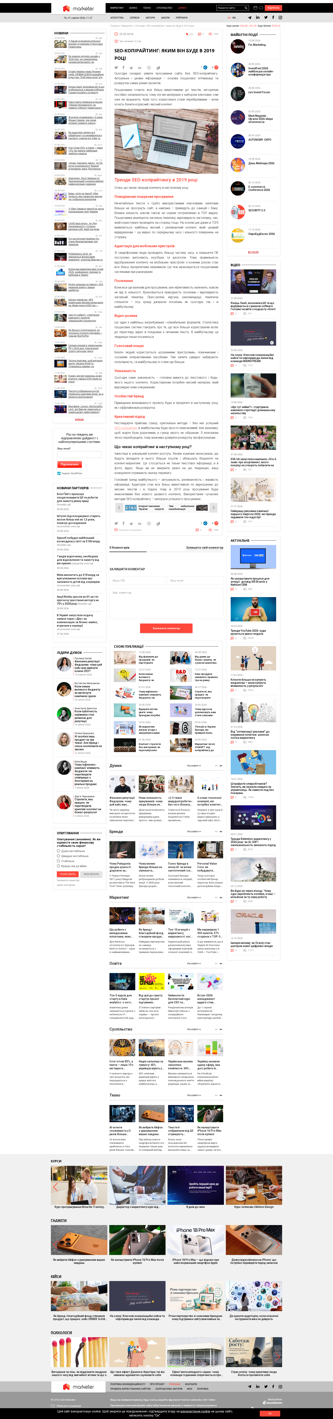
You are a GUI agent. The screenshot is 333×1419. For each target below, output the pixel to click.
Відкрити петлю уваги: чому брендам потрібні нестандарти (149, 714)
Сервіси (134, 18)
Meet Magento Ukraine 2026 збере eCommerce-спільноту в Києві (260, 120)
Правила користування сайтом (130, 1389)
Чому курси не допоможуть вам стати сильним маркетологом (205, 714)
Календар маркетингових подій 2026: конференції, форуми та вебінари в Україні (85, 272)
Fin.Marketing (257, 44)
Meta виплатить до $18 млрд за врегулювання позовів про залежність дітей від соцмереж (78, 578)
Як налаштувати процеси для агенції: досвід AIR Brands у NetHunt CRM (250, 581)
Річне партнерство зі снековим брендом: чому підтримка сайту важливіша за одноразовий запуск (196, 1317)
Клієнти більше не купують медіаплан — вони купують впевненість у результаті (248, 682)
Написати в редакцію (130, 530)
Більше (79, 419)
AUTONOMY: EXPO (259, 139)
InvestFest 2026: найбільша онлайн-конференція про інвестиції (261, 73)
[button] (221, 765)
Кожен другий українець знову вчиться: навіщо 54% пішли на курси (85, 379)
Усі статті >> (194, 765)
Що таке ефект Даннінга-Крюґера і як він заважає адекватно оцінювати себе (137, 1373)
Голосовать (68, 874)
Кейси (56, 1276)
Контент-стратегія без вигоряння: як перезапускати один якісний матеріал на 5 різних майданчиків (150, 752)
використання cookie (195, 1411)
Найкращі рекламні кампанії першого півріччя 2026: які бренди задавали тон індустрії (253, 514)
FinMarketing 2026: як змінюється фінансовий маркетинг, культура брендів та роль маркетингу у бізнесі (85, 257)
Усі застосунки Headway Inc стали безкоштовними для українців (83, 241)
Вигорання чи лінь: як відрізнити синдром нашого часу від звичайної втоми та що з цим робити (79, 1373)
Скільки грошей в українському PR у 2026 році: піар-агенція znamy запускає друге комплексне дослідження (85, 348)
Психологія (61, 1332)
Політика (203, 1389)
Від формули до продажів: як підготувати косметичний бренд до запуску (149, 662)
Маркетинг (117, 8)
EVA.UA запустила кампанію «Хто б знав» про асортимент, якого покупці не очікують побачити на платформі (253, 464)
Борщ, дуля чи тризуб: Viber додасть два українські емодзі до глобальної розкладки (85, 196)
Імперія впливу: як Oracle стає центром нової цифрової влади (252, 944)
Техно (147, 8)
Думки (182, 8)
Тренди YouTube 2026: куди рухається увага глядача (248, 632)
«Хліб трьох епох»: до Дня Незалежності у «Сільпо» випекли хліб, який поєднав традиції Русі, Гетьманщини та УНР (84, 226)
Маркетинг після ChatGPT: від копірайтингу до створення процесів (205, 750)
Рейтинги (182, 18)
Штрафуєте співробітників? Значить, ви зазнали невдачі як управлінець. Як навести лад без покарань (252, 788)
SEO (191, 34)
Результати (91, 874)
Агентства (117, 18)
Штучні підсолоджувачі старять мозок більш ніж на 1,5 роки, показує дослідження (78, 519)
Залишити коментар (166, 628)
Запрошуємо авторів (168, 1389)
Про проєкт (157, 1384)
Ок (270, 1413)
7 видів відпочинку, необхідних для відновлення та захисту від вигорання (78, 560)
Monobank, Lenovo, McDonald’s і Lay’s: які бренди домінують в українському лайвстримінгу (85, 409)
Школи (165, 18)
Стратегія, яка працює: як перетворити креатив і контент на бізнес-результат (205, 699)
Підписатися (70, 464)
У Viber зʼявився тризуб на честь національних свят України (86, 210)
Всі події (253, 252)
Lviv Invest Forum (259, 92)
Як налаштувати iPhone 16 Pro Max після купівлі (137, 1261)
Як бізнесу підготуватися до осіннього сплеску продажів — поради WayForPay (85, 333)
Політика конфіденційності (127, 1384)
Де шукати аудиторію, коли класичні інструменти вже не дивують (254, 1317)
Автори (150, 18)
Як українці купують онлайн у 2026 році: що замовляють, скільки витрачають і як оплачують (84, 59)
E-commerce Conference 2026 (259, 188)
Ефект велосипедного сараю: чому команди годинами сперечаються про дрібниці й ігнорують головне (195, 1373)
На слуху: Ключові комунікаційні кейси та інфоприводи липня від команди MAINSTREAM (252, 358)
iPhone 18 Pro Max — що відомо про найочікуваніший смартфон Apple (195, 1261)
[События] (261, 8)
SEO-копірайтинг (126, 428)
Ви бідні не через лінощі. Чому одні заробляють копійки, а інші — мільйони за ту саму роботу (253, 894)
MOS (189, 1389)
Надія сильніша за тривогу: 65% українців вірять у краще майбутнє (85, 287)
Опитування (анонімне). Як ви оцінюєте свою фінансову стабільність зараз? (78, 842)
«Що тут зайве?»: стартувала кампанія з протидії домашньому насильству (83, 318)
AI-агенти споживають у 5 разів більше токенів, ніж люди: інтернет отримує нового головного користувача (85, 120)
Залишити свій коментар (204, 547)
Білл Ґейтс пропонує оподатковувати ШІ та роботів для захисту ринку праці (77, 497)
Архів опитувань (66, 885)
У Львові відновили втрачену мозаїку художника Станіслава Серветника (85, 44)
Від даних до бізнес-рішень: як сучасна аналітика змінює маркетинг (206, 661)
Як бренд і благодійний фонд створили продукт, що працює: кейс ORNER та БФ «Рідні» (79, 1317)
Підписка (273, 8)
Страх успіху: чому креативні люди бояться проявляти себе (254, 1373)
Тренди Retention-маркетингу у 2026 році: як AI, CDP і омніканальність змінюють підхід (253, 842)
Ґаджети (59, 1220)
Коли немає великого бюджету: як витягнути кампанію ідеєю (148, 680)
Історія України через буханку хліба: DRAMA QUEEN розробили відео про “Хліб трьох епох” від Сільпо (86, 74)
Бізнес (133, 8)
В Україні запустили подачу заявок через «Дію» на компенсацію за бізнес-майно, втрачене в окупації (77, 620)
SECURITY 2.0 (256, 210)
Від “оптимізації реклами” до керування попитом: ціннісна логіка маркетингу (250, 734)
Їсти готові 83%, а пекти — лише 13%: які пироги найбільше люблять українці (85, 150)
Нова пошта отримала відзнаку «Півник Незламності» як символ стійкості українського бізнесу (85, 105)
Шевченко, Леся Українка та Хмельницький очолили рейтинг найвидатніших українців (86, 181)
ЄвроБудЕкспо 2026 (261, 233)
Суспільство (164, 8)
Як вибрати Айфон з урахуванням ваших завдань (79, 1261)
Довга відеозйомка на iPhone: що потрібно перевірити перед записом (254, 1261)
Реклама (174, 1384)
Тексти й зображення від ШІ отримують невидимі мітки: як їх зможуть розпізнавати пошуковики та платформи (85, 394)
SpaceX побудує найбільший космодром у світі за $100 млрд (78, 539)
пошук (246, 8)
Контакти (191, 1384)
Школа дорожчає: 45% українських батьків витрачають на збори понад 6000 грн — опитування (85, 302)
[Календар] (255, 8)
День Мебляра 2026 (261, 163)
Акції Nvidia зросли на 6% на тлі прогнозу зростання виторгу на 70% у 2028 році (78, 600)
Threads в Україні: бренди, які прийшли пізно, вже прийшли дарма (205, 732)
